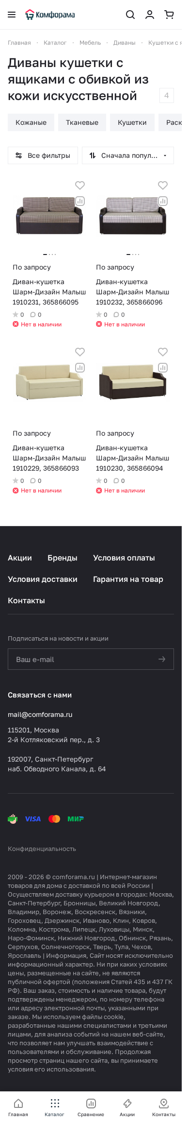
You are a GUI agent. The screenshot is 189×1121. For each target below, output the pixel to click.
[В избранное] (80, 185)
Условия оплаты (124, 557)
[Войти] (150, 14)
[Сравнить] (80, 201)
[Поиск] (130, 14)
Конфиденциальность (42, 848)
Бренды (62, 557)
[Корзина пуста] (169, 14)
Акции (20, 557)
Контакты (26, 600)
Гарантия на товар (128, 579)
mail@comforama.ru (40, 714)
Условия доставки (43, 579)
